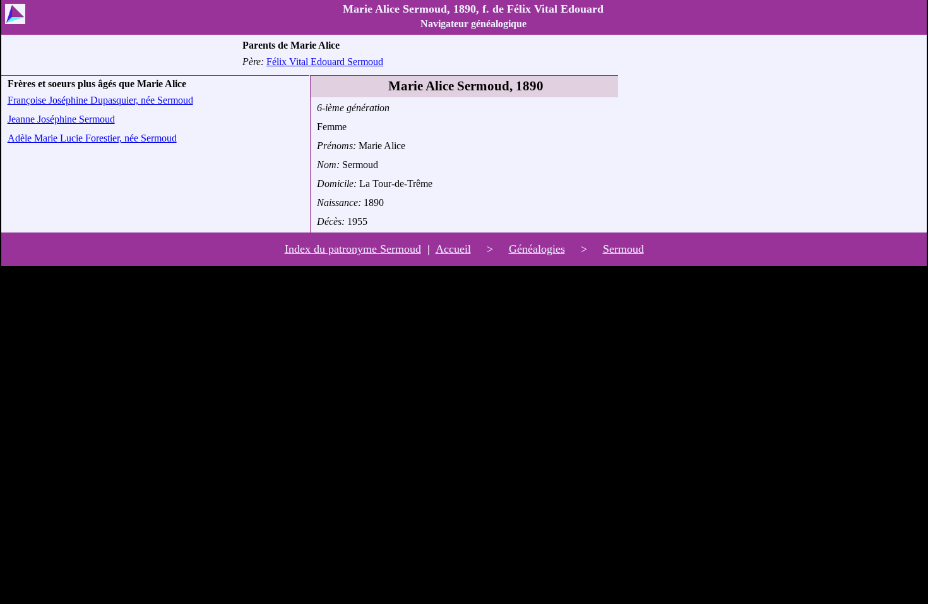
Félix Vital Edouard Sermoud (324, 61)
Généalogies (537, 249)
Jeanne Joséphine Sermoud (61, 119)
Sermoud (623, 249)
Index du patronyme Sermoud (353, 249)
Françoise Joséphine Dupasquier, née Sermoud (100, 100)
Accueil (453, 249)
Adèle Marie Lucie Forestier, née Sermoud (92, 138)
